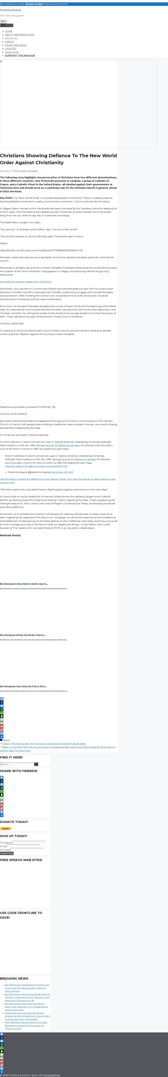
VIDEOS (9, 41)
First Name (6, 842)
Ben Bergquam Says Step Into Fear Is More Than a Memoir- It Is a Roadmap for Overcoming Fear (26, 1006)
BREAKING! (11, 38)
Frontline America (10, 9)
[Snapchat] (59, 716)
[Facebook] (59, 699)
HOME (8, 31)
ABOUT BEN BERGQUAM (19, 34)
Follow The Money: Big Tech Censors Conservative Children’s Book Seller (44, 743)
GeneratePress (52, 1075)
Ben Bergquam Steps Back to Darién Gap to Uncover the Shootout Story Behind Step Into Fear (27, 988)
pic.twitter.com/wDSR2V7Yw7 (50, 466)
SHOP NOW (12, 52)
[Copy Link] (59, 730)
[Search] (36, 764)
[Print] (59, 733)
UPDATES (10, 48)
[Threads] (59, 709)
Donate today (33, 4)
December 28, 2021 (62, 472)
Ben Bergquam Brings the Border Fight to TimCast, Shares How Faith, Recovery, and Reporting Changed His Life (27, 997)
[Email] (59, 723)
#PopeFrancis (45, 445)
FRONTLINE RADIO (16, 45)
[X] (59, 702)
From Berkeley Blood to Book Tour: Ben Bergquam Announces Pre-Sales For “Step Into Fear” (26, 1025)
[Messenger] (59, 706)
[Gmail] (59, 726)
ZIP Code (5, 850)
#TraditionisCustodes (67, 445)
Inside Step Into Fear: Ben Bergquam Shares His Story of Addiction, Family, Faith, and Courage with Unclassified (27, 1016)
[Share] (59, 736)
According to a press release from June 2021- (26, 281)
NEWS (6, 740)
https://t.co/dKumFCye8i (19, 466)
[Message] (59, 719)
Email (3, 846)
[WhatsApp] (59, 712)
